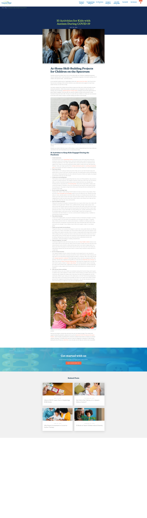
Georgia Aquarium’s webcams (61, 258)
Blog (6, 7)
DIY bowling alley (72, 183)
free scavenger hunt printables (64, 193)
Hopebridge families (68, 159)
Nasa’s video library (71, 263)
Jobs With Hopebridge (117, 2)
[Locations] (141, 3)
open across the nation (82, 81)
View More (58, 394)
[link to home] (8, 3)
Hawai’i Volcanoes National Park (68, 261)
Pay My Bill (125, 2)
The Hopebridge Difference (90, 2)
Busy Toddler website (85, 242)
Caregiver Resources (108, 2)
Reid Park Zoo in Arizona (88, 259)
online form (65, 340)
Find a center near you (73, 363)
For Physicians (99, 2)
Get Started (134, 2)
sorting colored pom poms (78, 166)
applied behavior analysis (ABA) (70, 90)
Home (3, 7)
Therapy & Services (81, 2)
